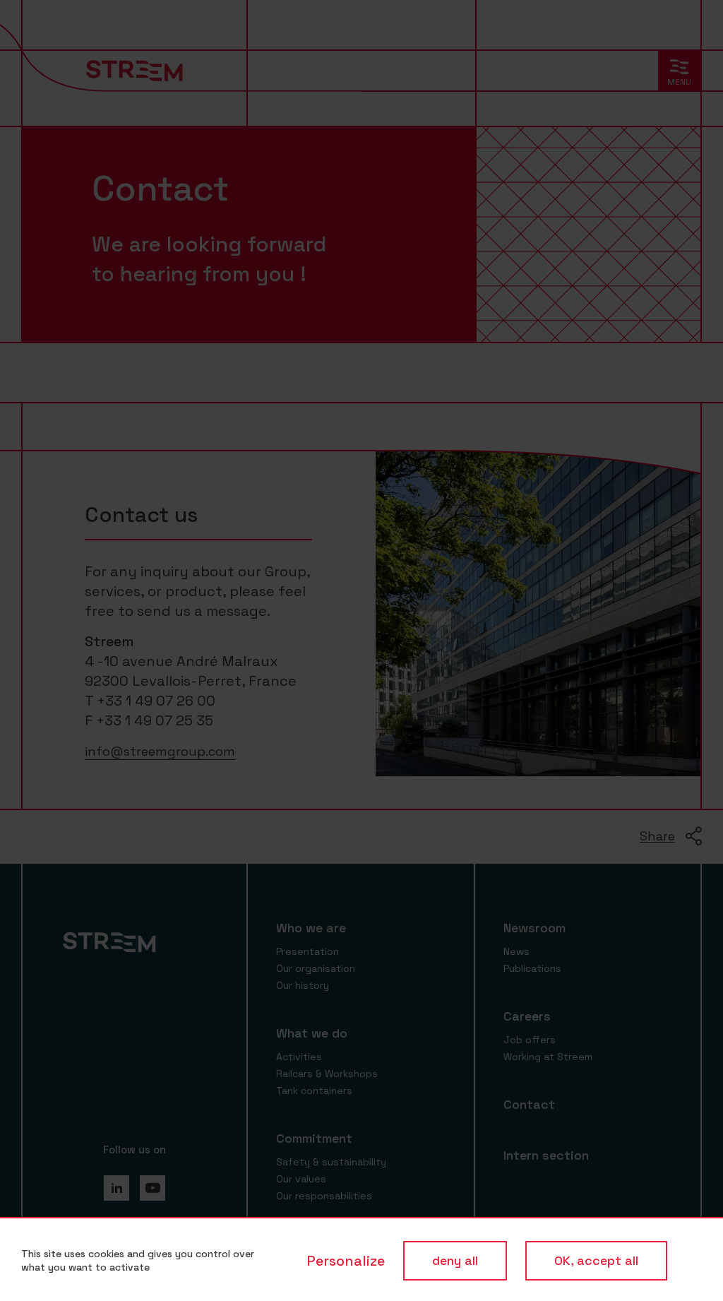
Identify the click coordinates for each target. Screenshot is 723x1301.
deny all (455, 1260)
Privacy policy (685, 1261)
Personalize (346, 1261)
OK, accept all (596, 1260)
